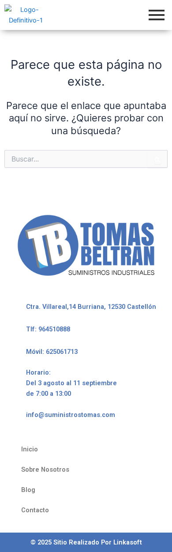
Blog (28, 490)
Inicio (29, 449)
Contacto (35, 510)
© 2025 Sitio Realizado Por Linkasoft (86, 542)
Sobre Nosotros (45, 469)
